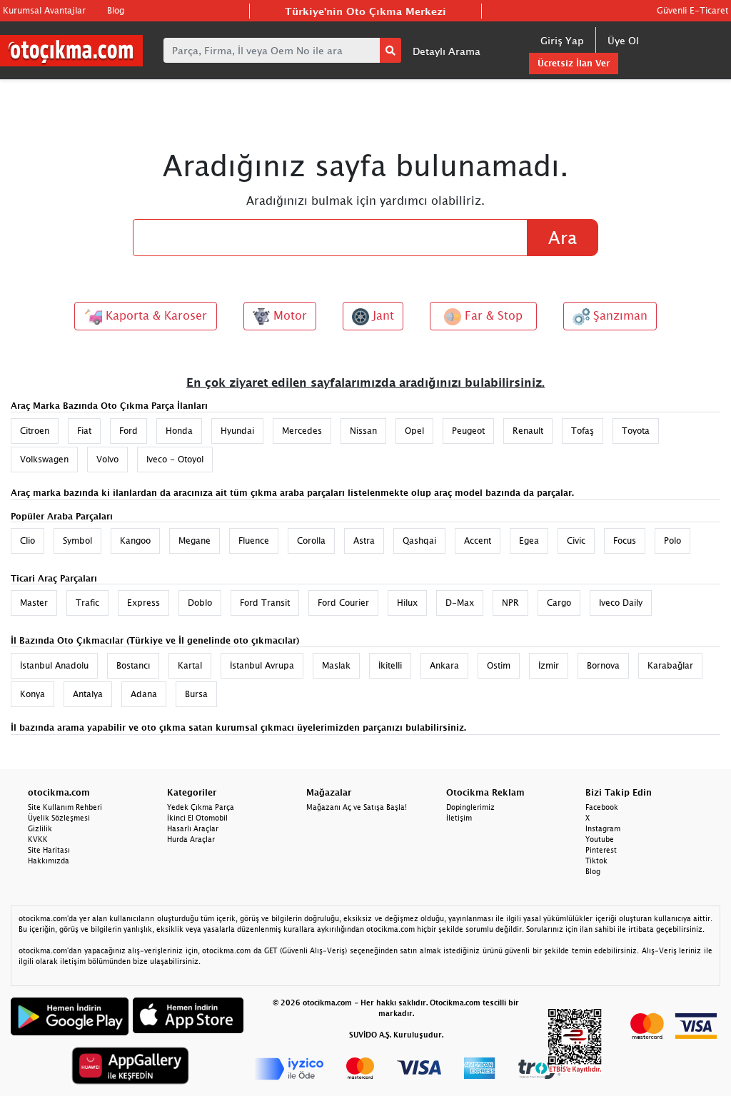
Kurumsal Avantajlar (44, 10)
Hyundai (237, 430)
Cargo (559, 602)
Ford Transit (265, 602)
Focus (624, 540)
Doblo (200, 602)
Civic (576, 540)
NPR (510, 602)
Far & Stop (492, 315)
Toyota (636, 430)
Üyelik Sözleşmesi (59, 817)
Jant (381, 315)
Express (143, 602)
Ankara (444, 665)
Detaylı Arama (446, 51)
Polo (672, 540)
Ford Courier (343, 602)
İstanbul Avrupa (262, 665)
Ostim (498, 665)
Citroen (34, 430)
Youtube (599, 839)
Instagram (602, 828)
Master (34, 602)
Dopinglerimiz (470, 807)
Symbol (77, 540)
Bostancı (133, 665)
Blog (115, 10)
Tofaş (582, 430)
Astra (364, 540)
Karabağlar (670, 665)
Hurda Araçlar (191, 839)
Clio (27, 540)
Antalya (88, 694)
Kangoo (135, 540)
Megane (194, 540)
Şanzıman (618, 315)
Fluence (253, 540)
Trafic (87, 602)
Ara (562, 238)
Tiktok (596, 860)
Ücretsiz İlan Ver (574, 63)
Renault (528, 430)
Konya (32, 694)
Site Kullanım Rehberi (65, 807)
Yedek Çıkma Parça (200, 807)
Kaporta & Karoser (154, 315)
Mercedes (302, 430)
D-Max (459, 602)
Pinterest (601, 850)
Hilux (407, 602)
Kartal (190, 665)
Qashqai (419, 540)
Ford (128, 430)
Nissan (363, 430)
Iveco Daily (620, 602)
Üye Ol (623, 40)
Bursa (196, 694)
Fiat (84, 430)
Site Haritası (49, 850)
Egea (529, 540)
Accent (477, 540)
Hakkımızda (48, 860)
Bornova (603, 665)
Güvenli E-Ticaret (692, 10)
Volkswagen (44, 459)
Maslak (336, 665)
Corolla (311, 540)
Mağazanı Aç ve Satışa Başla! (356, 807)
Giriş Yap (562, 40)
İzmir (548, 665)
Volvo (107, 459)
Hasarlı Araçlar (192, 828)
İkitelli (390, 665)
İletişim (459, 817)
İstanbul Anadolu (54, 665)
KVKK (38, 839)
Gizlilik (40, 828)
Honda (179, 430)
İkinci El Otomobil (197, 817)
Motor (288, 315)
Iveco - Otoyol (174, 459)
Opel (414, 430)
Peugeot (468, 430)
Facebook (601, 807)
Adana (144, 694)
